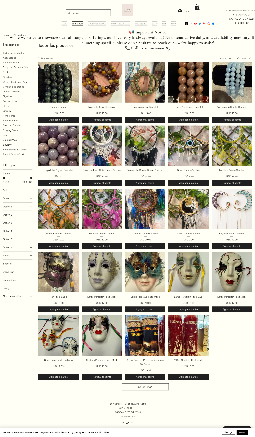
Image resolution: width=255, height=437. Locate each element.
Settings (228, 432)
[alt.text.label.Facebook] (213, 23)
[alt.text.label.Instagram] (208, 23)
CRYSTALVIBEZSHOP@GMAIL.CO (127, 404)
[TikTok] (186, 23)
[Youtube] (195, 23)
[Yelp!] (204, 23)
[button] (197, 7)
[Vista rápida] (58, 82)
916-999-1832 (160, 48)
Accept (242, 432)
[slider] (4, 178)
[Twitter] (199, 23)
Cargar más (145, 387)
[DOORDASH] (190, 23)
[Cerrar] (251, 432)
